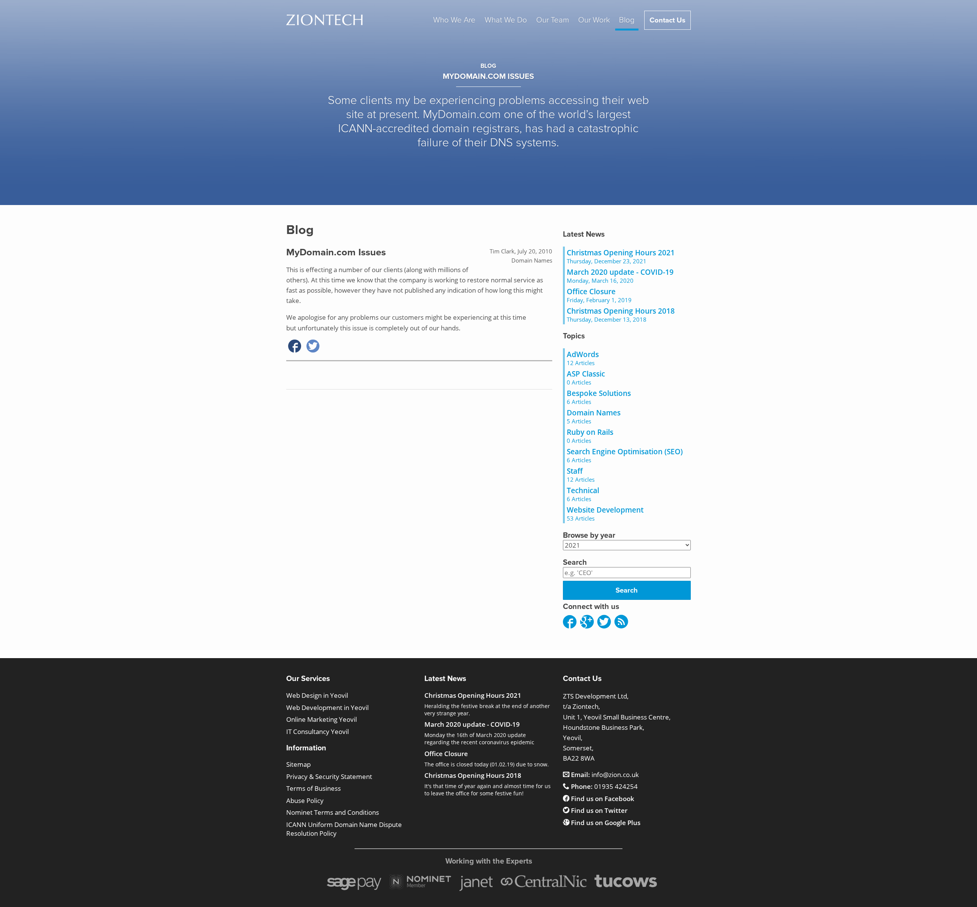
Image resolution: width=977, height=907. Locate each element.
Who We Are (454, 20)
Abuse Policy (305, 800)
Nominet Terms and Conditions (332, 812)
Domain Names (531, 260)
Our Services (308, 678)
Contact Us (667, 20)
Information (306, 748)
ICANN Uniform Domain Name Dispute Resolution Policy (344, 829)
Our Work (594, 20)
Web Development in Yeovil (327, 707)
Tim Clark (502, 251)
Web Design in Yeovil (317, 695)
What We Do (506, 20)
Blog (627, 20)
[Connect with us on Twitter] (604, 622)
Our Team (552, 20)
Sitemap (298, 764)
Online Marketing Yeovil (321, 719)
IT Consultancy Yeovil (317, 731)
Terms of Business (313, 788)
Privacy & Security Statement (329, 776)
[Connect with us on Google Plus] (587, 622)
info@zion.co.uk (605, 774)
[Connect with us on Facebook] (570, 622)
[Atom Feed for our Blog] (621, 622)
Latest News (584, 234)
